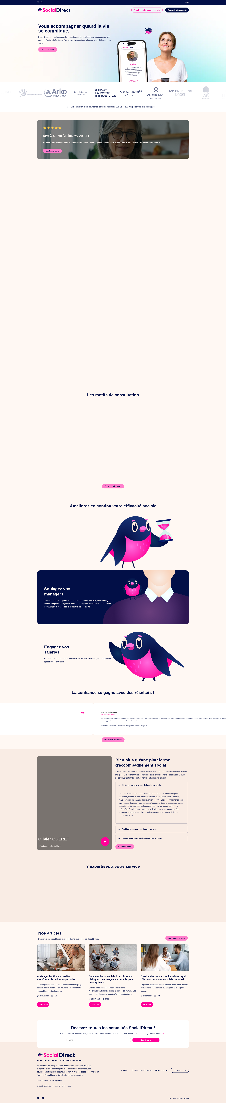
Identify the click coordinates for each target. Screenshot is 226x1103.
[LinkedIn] (38, 2)
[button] (151, 785)
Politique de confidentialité (142, 1070)
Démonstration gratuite (177, 10)
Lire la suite (44, 1003)
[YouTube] (41, 2)
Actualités (124, 1070)
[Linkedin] (38, 1098)
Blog (187, 2)
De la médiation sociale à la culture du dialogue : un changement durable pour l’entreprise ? (111, 979)
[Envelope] (43, 1098)
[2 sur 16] (61, 957)
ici (164, 1034)
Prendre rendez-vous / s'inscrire (147, 10)
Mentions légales (161, 1070)
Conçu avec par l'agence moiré (178, 1098)
